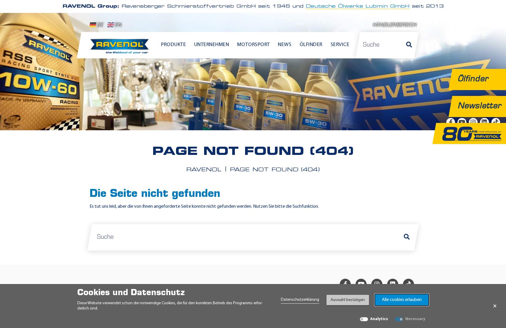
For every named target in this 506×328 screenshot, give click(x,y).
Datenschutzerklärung (300, 299)
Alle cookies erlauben (402, 299)
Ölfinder (311, 45)
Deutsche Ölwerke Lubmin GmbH (358, 6)
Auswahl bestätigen (348, 300)
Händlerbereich (394, 25)
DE (100, 25)
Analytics (379, 319)
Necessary (415, 319)
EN (118, 25)
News (284, 45)
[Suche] (409, 45)
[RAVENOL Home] (121, 49)
